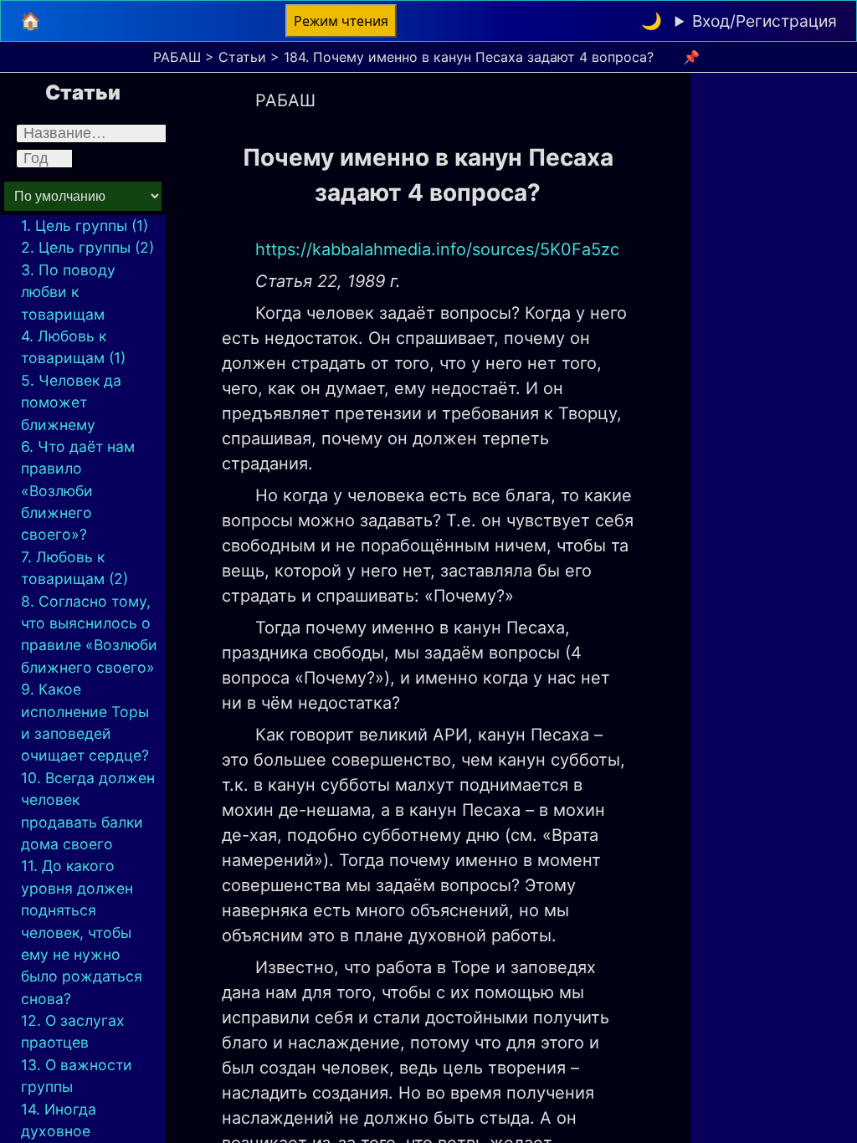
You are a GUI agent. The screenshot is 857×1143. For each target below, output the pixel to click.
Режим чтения (341, 21)
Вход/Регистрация (764, 21)
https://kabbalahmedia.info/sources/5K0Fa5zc (437, 249)
